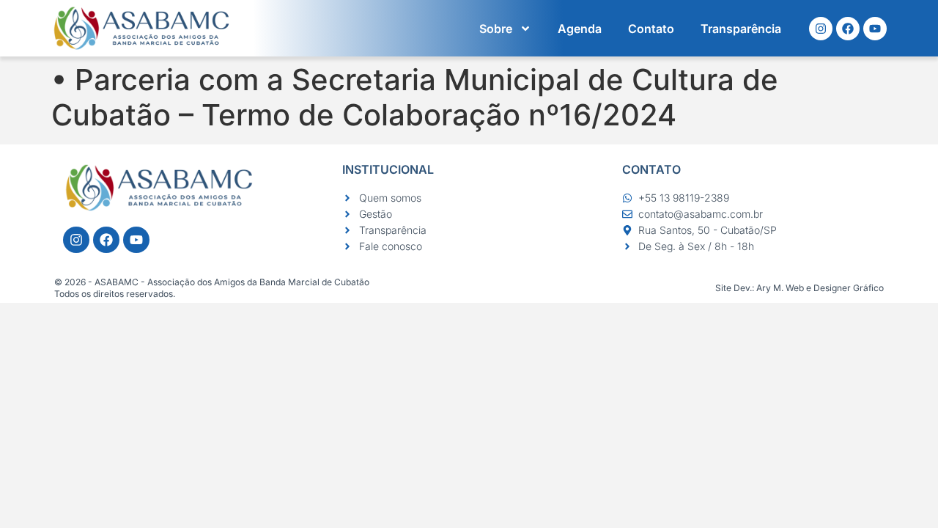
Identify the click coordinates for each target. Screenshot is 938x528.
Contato (651, 28)
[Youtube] (875, 28)
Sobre (495, 28)
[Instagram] (820, 28)
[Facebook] (848, 28)
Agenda (580, 28)
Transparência (741, 28)
